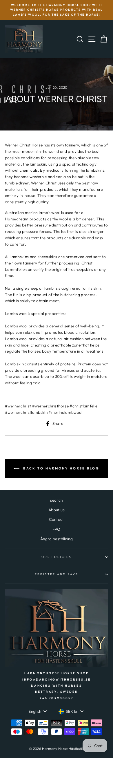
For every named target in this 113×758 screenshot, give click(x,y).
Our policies (56, 557)
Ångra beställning (56, 538)
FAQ (56, 529)
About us (56, 509)
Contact (56, 519)
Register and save (56, 574)
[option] (56, 10)
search (56, 500)
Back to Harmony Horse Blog (60, 468)
